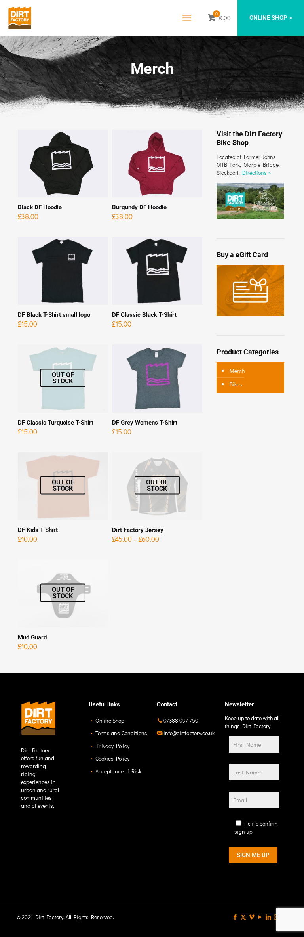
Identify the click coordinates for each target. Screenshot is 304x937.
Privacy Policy (113, 746)
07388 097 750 (180, 720)
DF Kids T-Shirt (38, 530)
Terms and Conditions (121, 733)
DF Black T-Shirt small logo (54, 314)
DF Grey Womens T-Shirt (144, 422)
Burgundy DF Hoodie (139, 207)
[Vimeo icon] (252, 917)
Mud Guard (32, 637)
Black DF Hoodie (40, 207)
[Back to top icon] (266, 920)
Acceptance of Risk (118, 771)
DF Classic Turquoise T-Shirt (55, 422)
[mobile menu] (187, 18)
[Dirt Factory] (20, 18)
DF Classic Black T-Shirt (144, 314)
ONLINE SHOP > (270, 17)
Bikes (236, 384)
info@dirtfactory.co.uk (189, 733)
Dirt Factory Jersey (137, 530)
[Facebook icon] (235, 917)
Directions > (257, 172)
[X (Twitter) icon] (243, 917)
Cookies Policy (112, 758)
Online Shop (109, 720)
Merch (237, 371)
